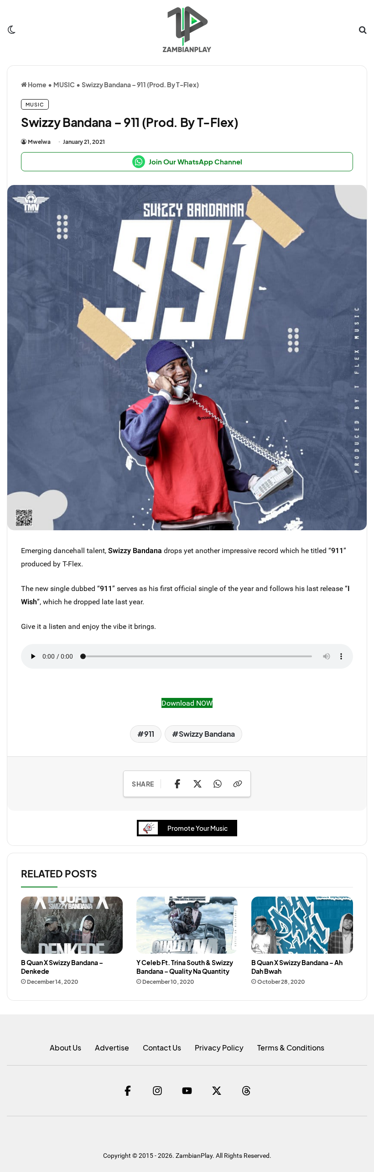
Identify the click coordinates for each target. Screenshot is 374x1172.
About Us (65, 1047)
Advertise (112, 1047)
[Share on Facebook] (177, 784)
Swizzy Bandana (135, 550)
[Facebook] (127, 1090)
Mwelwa (39, 141)
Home (37, 84)
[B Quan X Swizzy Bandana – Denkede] (72, 925)
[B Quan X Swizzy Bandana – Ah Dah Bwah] (302, 925)
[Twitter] (216, 1090)
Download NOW (187, 703)
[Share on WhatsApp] (217, 784)
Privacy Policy (219, 1047)
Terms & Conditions (290, 1047)
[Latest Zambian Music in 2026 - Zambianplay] (187, 29)
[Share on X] (197, 784)
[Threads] (246, 1090)
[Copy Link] (238, 784)
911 (149, 734)
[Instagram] (157, 1090)
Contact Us (162, 1047)
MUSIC (64, 84)
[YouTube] (187, 1090)
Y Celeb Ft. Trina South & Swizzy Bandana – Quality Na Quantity (184, 966)
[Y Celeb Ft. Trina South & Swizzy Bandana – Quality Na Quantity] (187, 925)
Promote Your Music (197, 828)
